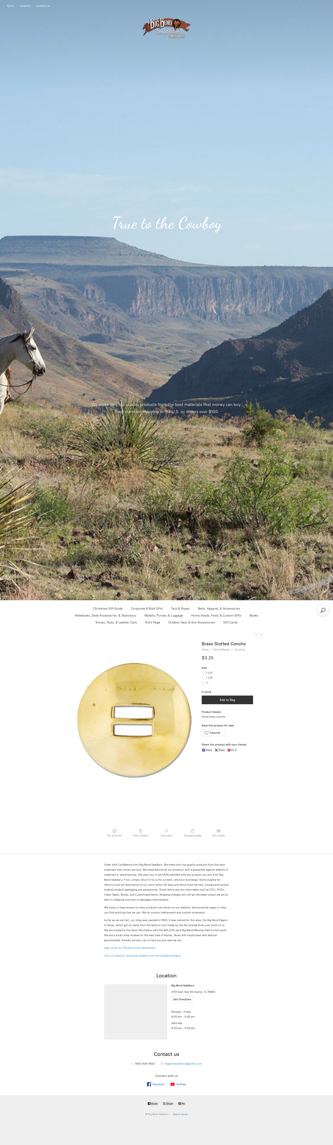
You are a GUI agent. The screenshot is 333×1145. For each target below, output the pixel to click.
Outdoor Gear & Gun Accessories (191, 622)
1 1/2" (209, 672)
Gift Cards (230, 622)
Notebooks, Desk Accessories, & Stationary (105, 615)
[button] (213, 732)
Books (254, 615)
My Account (114, 835)
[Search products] (323, 610)
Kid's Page (152, 622)
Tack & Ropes (180, 608)
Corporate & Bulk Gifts (147, 608)
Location (25, 5)
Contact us (43, 5)
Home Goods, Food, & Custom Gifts (216, 615)
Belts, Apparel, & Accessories (219, 608)
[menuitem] (256, 634)
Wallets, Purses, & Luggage (163, 615)
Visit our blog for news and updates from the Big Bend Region (142, 955)
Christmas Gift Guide (108, 608)
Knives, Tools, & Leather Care (116, 622)
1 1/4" (209, 677)
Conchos (239, 649)
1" (207, 683)
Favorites (166, 835)
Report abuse (180, 1114)
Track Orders (140, 835)
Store (10, 5)
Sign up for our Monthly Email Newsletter (130, 947)
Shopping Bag (192, 835)
